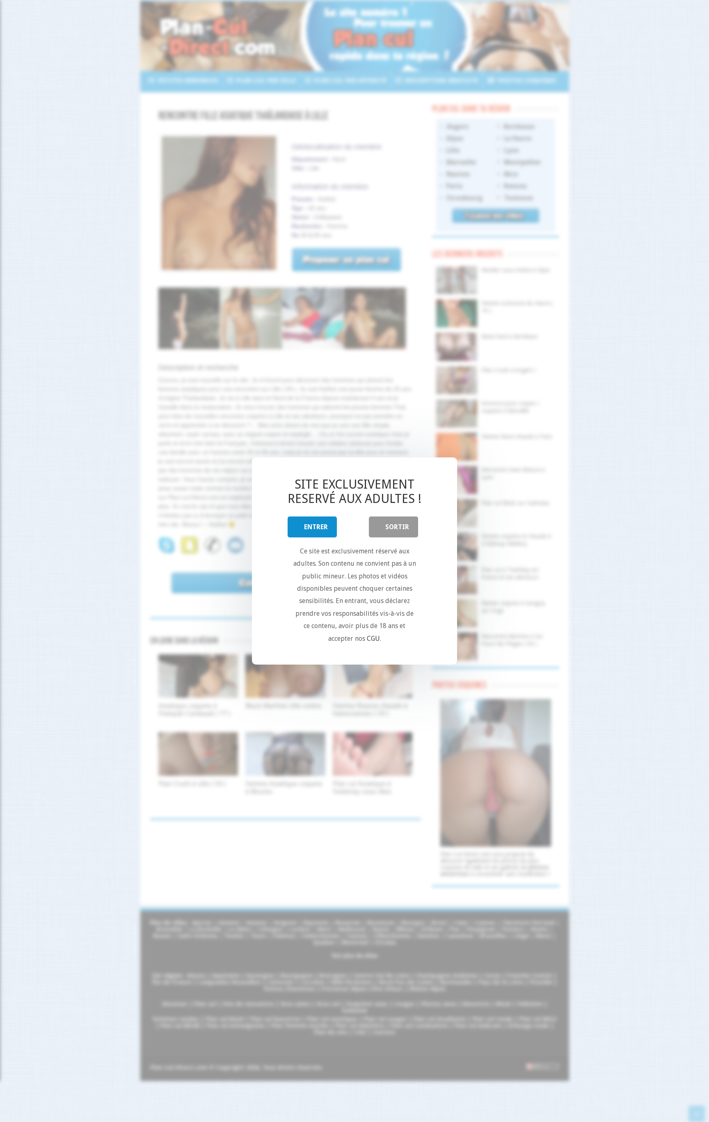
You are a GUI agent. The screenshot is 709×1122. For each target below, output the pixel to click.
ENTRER (316, 527)
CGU (373, 638)
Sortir (397, 527)
